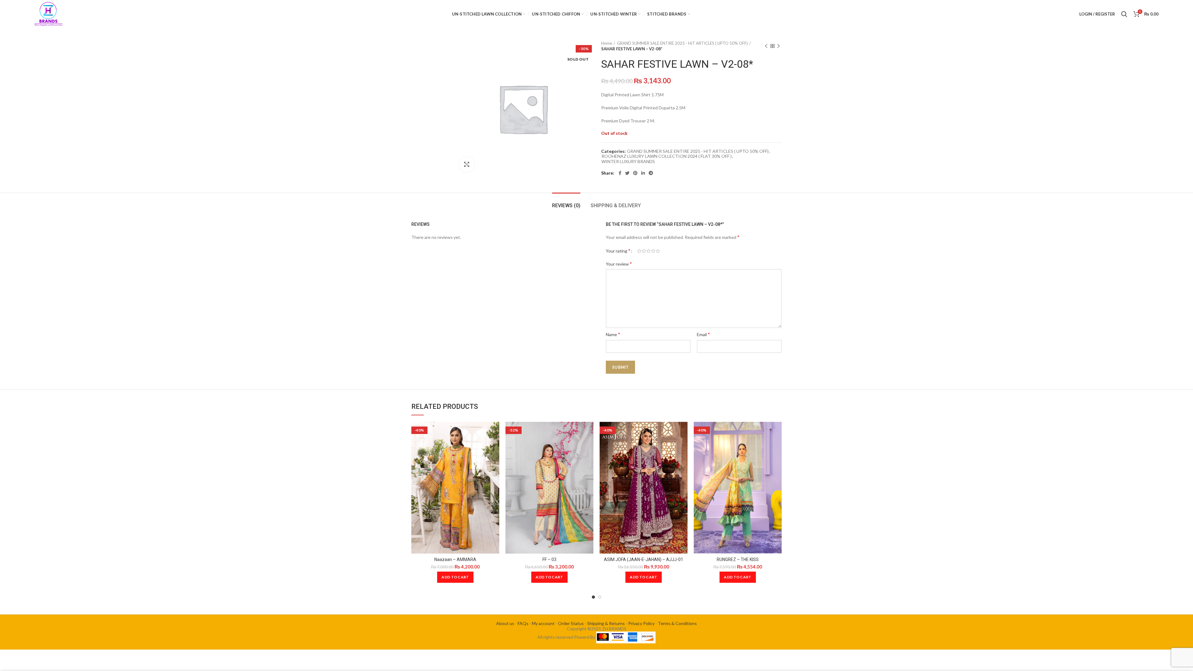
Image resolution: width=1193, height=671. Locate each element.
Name (613, 334)
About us (505, 623)
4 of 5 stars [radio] (653, 251)
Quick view (494, 432)
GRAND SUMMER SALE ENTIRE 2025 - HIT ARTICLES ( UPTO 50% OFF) (682, 43)
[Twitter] (627, 173)
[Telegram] (651, 173)
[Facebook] (620, 173)
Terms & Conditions (677, 623)
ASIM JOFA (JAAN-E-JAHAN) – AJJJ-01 (643, 559)
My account (543, 623)
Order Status (571, 623)
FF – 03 (549, 559)
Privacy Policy (641, 623)
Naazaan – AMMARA (455, 559)
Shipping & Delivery (616, 205)
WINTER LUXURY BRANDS (628, 161)
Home (606, 43)
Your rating (618, 250)
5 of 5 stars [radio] (658, 251)
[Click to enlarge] (466, 164)
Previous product (766, 46)
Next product (778, 46)
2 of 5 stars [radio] (644, 251)
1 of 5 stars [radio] (639, 251)
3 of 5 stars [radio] (648, 251)
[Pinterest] (635, 173)
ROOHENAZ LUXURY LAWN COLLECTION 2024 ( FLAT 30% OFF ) (666, 156)
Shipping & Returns (606, 623)
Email (703, 334)
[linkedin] (643, 173)
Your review (619, 264)
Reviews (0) (566, 205)
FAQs (523, 623)
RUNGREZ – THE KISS (738, 559)
